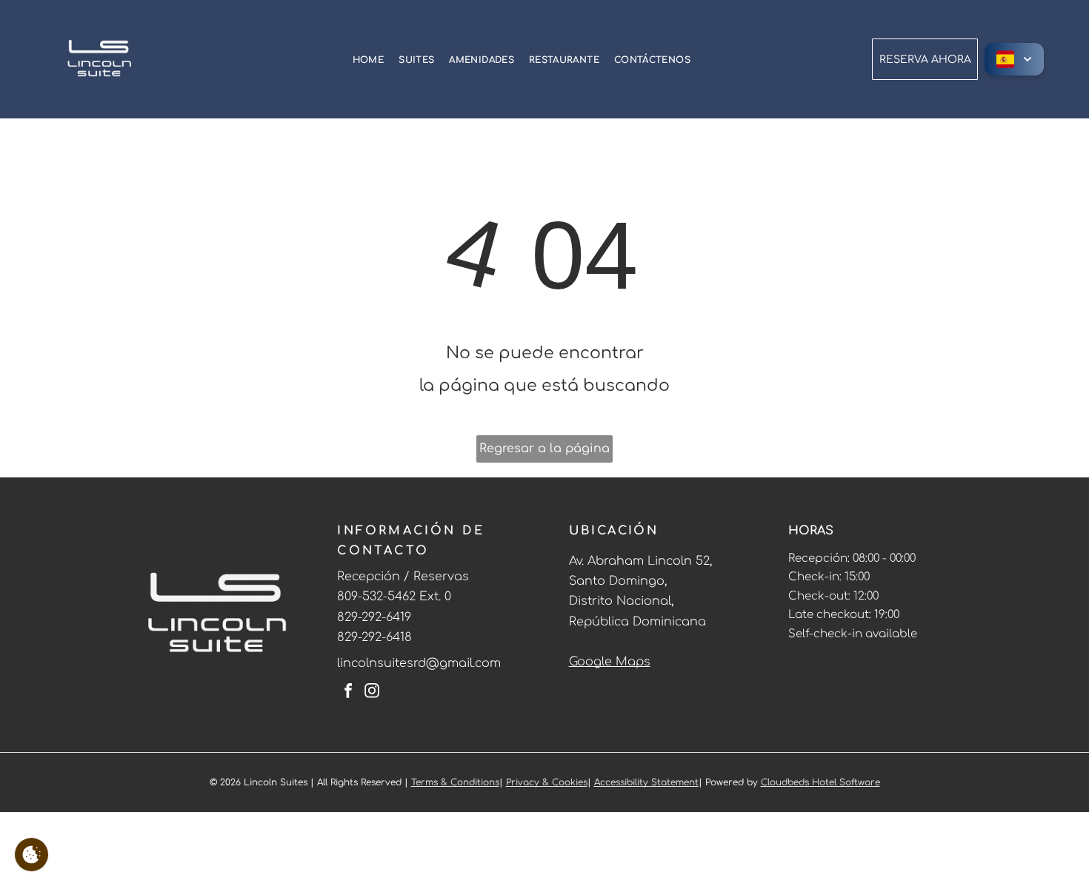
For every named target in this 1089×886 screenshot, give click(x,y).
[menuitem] (368, 59)
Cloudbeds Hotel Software (820, 782)
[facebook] (348, 692)
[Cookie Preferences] (31, 854)
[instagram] (372, 692)
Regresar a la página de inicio (544, 452)
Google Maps (609, 661)
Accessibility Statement (646, 782)
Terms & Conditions (455, 782)
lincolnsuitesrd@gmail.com (419, 663)
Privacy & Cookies (546, 782)
